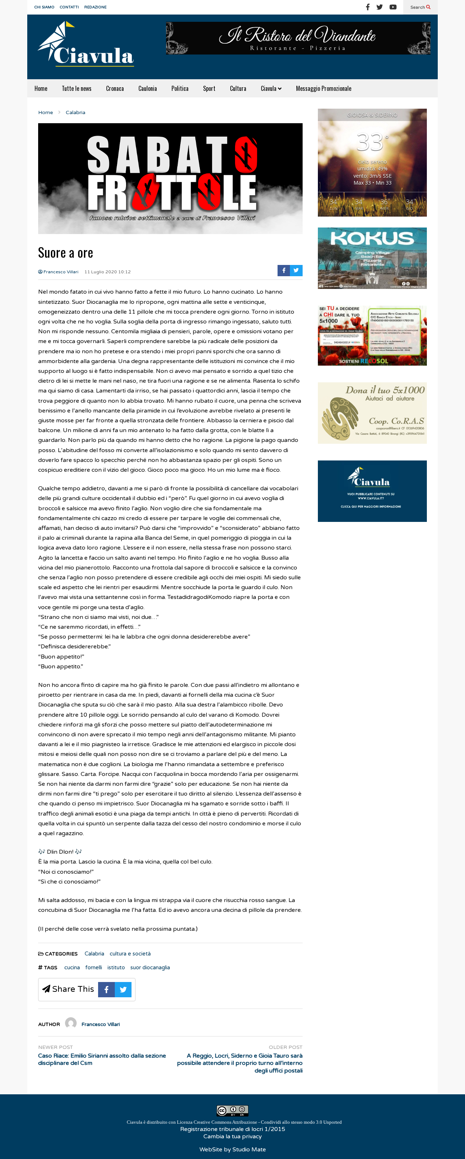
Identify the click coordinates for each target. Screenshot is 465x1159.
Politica (180, 88)
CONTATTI (69, 7)
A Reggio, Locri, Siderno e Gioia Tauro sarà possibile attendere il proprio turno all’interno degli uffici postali (240, 1063)
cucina (72, 967)
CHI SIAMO (44, 7)
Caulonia (147, 88)
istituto (116, 967)
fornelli (93, 967)
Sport (209, 88)
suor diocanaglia (150, 967)
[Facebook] (368, 7)
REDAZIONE (95, 7)
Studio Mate (249, 1149)
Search (418, 7)
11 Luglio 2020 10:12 (107, 271)
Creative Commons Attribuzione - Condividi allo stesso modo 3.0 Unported (268, 1122)
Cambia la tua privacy (232, 1136)
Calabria (94, 953)
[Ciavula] (89, 47)
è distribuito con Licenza (234, 1122)
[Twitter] (379, 7)
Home (41, 88)
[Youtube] (393, 7)
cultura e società (130, 953)
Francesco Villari (60, 271)
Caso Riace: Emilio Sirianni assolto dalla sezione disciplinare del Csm (102, 1059)
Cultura (238, 88)
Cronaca (115, 88)
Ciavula (269, 88)
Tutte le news (77, 88)
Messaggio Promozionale (323, 88)
